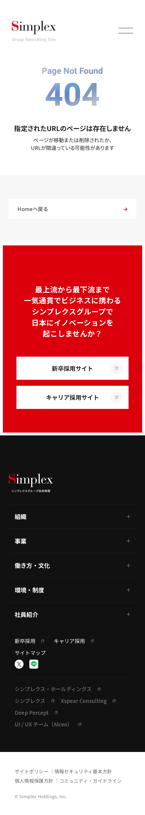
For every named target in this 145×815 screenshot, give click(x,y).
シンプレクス (30, 700)
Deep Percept (32, 712)
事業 (21, 541)
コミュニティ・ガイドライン (90, 780)
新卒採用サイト (72, 368)
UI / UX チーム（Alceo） (43, 724)
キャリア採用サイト (72, 397)
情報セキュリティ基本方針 (83, 771)
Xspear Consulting (84, 700)
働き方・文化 (32, 565)
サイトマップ (30, 652)
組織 (21, 516)
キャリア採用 (69, 640)
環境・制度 (29, 589)
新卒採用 (25, 640)
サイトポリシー (31, 771)
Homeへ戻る (33, 208)
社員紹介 (26, 614)
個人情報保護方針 (34, 780)
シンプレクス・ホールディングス (53, 688)
